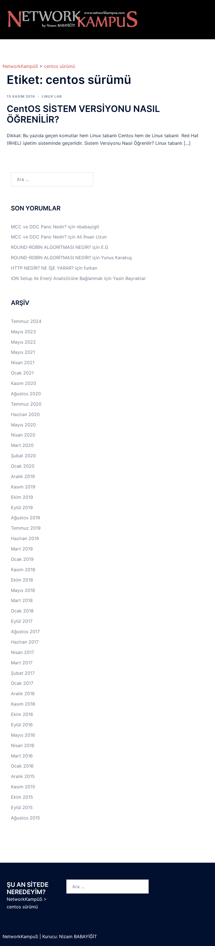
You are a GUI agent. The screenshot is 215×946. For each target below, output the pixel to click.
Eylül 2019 (22, 507)
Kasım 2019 (23, 487)
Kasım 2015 (23, 786)
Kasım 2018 (23, 569)
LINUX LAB (52, 96)
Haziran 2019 (25, 538)
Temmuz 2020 (26, 404)
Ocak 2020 (22, 466)
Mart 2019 (22, 549)
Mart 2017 (21, 662)
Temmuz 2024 (26, 321)
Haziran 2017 (25, 642)
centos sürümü (59, 66)
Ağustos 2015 (25, 818)
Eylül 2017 (21, 621)
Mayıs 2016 (23, 735)
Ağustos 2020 (26, 393)
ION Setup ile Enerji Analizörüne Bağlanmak (57, 278)
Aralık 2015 (23, 776)
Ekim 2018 (22, 580)
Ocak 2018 (22, 611)
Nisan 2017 (22, 652)
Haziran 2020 (25, 414)
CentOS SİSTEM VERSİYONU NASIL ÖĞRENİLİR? (83, 114)
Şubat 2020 (23, 455)
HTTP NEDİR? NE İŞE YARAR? (42, 268)
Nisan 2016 (22, 745)
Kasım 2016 (23, 704)
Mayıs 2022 (23, 342)
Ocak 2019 (22, 559)
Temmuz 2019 (26, 528)
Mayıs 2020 (23, 425)
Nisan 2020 (23, 435)
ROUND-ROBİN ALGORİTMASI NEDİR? (51, 247)
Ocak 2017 (22, 683)
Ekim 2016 (22, 714)
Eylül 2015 (22, 807)
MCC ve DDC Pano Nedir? (39, 226)
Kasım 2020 (23, 383)
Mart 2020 (22, 445)
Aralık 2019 (23, 476)
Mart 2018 (22, 600)
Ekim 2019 (22, 497)
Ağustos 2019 (25, 517)
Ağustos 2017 (25, 631)
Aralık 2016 (23, 693)
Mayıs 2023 (23, 331)
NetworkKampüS (20, 66)
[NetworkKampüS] (72, 19)
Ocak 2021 (22, 373)
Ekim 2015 (22, 797)
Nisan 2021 (22, 362)
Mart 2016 (22, 756)
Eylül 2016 (22, 724)
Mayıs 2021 (23, 352)
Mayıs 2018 (23, 590)
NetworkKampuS (21, 936)
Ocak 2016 (22, 766)
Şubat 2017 (23, 673)
